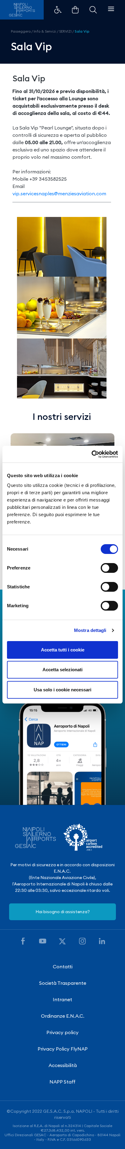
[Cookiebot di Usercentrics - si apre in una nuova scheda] (91, 454)
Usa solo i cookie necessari (62, 689)
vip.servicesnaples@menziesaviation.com (59, 193)
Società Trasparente (62, 983)
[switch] (109, 568)
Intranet (62, 999)
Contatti (63, 966)
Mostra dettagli (90, 630)
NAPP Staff (62, 1082)
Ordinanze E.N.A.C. (62, 1016)
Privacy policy (62, 1032)
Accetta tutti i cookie (62, 649)
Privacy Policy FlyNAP (63, 1049)
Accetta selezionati (62, 669)
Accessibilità (63, 1065)
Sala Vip (82, 31)
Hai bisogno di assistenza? (62, 911)
